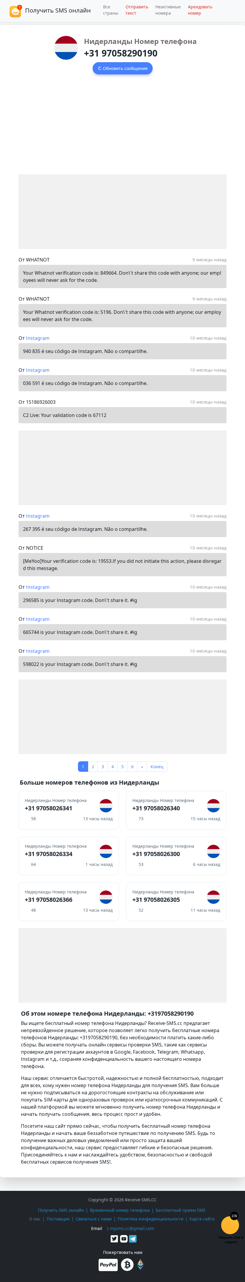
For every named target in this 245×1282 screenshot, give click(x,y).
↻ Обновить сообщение (123, 68)
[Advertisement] (122, 129)
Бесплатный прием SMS (181, 1210)
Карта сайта (202, 1219)
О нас (35, 1219)
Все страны (110, 10)
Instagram (38, 338)
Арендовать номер (200, 10)
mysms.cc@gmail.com (132, 1228)
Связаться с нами (94, 1219)
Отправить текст (136, 10)
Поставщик (58, 1219)
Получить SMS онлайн (61, 1210)
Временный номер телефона (120, 1210)
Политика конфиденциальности (150, 1219)
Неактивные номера (168, 10)
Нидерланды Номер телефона (140, 41)
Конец (157, 766)
